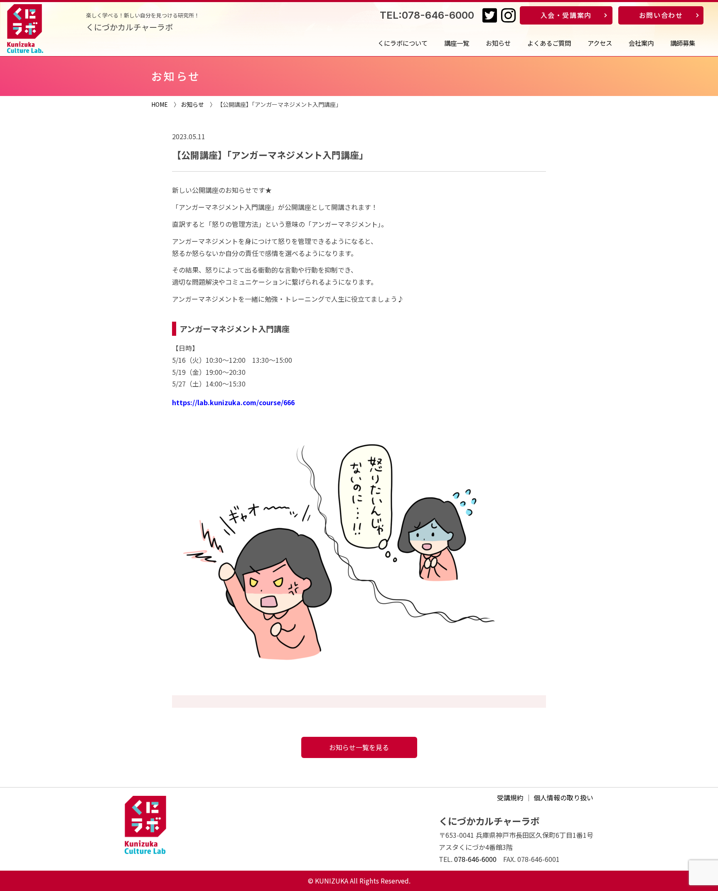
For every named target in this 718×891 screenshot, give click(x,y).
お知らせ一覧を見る (359, 747)
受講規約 (510, 797)
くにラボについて (403, 42)
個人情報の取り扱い (563, 797)
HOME (159, 104)
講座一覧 (456, 42)
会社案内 (641, 42)
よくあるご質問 (549, 42)
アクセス (600, 42)
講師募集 (682, 42)
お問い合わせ (661, 15)
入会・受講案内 (566, 15)
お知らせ (498, 42)
